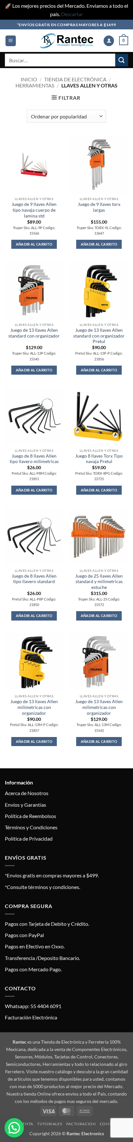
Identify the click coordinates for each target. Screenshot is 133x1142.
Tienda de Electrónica (75, 79)
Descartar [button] (72, 14)
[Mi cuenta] (109, 40)
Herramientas (34, 85)
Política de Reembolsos (30, 816)
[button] (10, 40)
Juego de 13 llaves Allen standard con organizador (34, 333)
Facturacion (81, 1123)
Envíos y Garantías (25, 805)
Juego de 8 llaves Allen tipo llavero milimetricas (34, 458)
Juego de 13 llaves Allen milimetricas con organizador (34, 707)
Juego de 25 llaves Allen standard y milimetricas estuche (99, 581)
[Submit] (121, 60)
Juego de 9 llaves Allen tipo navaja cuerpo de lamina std (34, 210)
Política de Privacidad (29, 838)
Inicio (29, 79)
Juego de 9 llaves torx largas (99, 207)
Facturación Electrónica (31, 1017)
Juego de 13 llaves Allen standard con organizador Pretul (99, 336)
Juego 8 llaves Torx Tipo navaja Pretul (99, 458)
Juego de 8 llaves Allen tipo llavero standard (34, 578)
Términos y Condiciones (31, 827)
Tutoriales (49, 1123)
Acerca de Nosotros (26, 793)
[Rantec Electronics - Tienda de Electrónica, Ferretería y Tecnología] (66, 40)
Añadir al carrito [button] (34, 244)
